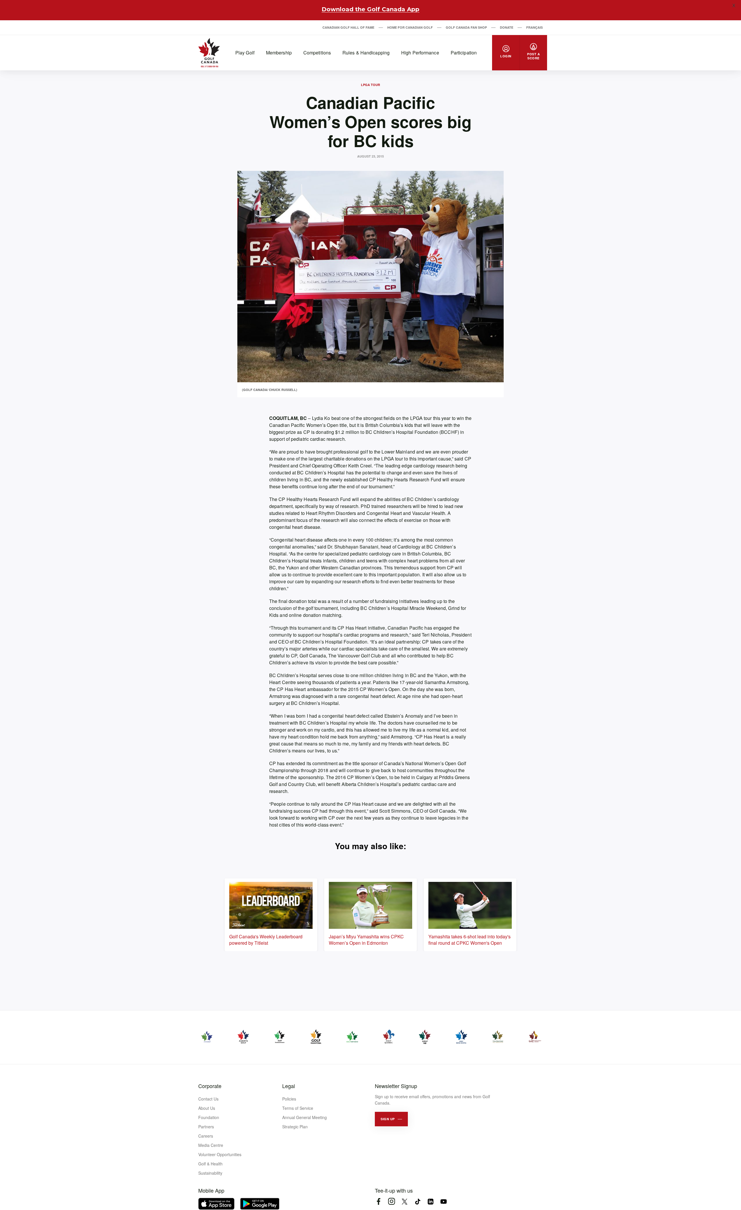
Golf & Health (210, 1164)
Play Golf (244, 52)
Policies (289, 1099)
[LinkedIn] (430, 1201)
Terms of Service (297, 1108)
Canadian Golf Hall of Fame (348, 27)
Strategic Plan (295, 1126)
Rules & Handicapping (366, 52)
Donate (506, 27)
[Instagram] (391, 1201)
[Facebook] (378, 1201)
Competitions (317, 52)
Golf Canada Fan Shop (466, 27)
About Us (206, 1108)
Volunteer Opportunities (219, 1154)
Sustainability (210, 1173)
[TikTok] (417, 1201)
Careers (205, 1136)
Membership (279, 52)
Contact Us (208, 1099)
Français (534, 27)
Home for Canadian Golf (410, 27)
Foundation (208, 1117)
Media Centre (210, 1145)
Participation (464, 52)
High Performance (420, 52)
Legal (288, 1086)
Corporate (209, 1086)
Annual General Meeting (304, 1117)
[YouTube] (443, 1201)
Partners (206, 1126)
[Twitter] (404, 1201)
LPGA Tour (370, 85)
